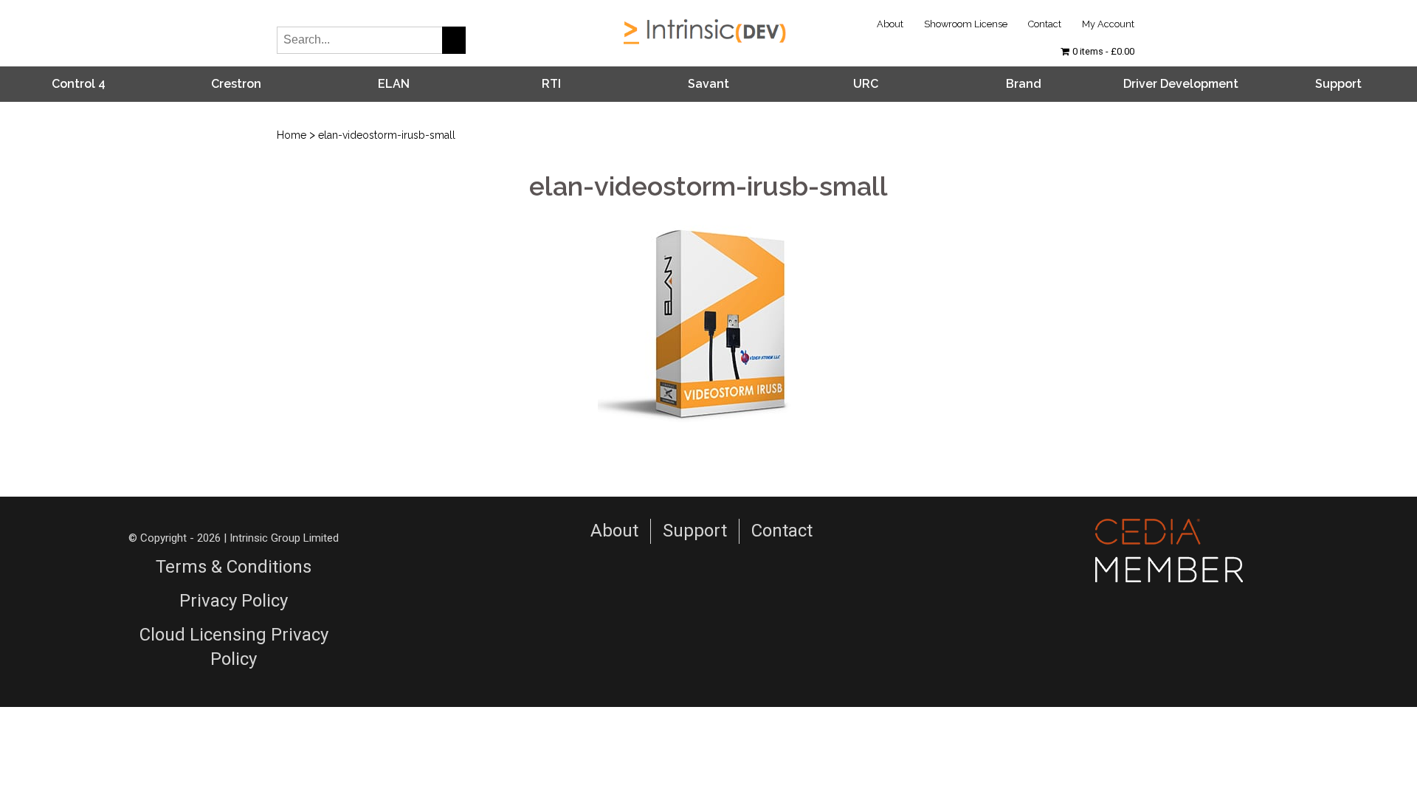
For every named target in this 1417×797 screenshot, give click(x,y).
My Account (1108, 24)
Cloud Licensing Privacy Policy (233, 647)
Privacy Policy (233, 600)
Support (1338, 84)
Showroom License (965, 24)
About (890, 24)
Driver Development (1180, 84)
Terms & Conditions (233, 566)
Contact (1044, 24)
